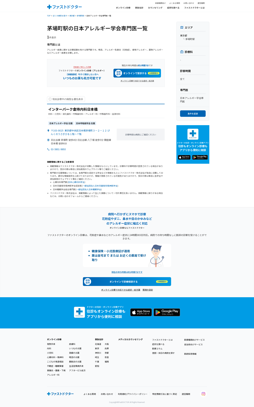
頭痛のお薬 (74, 352)
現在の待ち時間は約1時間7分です (127, 272)
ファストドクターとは (194, 7)
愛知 (97, 365)
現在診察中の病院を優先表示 (67, 99)
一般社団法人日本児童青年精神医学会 (99, 185)
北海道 (98, 344)
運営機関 (201, 3)
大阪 (107, 344)
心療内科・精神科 (55, 357)
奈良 (107, 357)
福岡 (107, 361)
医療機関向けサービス (194, 339)
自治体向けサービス (193, 344)
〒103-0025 (80, 132)
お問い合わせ (188, 3)
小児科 (50, 352)
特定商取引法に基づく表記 (164, 393)
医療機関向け (160, 3)
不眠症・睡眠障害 (55, 365)
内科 (49, 348)
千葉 (97, 361)
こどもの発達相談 (55, 361)
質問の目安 (148, 289)
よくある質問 (174, 3)
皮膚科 (72, 344)
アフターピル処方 (77, 370)
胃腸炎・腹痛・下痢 (56, 370)
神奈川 (98, 352)
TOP (49, 15)
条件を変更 (193, 113)
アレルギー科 (53, 374)
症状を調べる (173, 7)
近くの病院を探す (60, 15)
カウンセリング (155, 7)
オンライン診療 (123, 7)
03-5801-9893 (58, 149)
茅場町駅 (80, 15)
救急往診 (139, 7)
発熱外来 (51, 344)
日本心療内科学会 (76, 182)
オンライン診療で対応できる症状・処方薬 (137, 80)
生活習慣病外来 (76, 365)
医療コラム (157, 348)
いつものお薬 (75, 348)
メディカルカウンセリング (130, 339)
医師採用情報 (190, 353)
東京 (97, 348)
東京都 (72, 15)
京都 (107, 352)
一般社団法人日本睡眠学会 (88, 189)
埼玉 (97, 357)
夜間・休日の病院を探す (163, 352)
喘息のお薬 (74, 357)
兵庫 (107, 348)
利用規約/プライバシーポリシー (132, 393)
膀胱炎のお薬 (75, 361)
